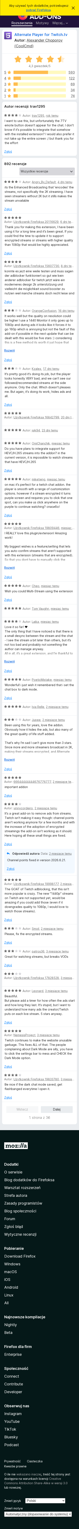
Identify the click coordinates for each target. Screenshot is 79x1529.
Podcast (11, 1445)
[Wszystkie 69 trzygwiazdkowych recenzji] (39, 84)
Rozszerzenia (21, 23)
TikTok (10, 1429)
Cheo (35, 586)
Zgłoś (8, 151)
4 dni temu (65, 182)
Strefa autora (15, 1195)
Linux (8, 1295)
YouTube (12, 1421)
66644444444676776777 (32, 781)
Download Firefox (20, 1256)
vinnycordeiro (23, 808)
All (6, 1303)
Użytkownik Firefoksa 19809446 (36, 528)
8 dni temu (68, 266)
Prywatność (12, 1461)
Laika (35, 621)
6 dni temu (67, 222)
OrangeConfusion (44, 310)
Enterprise (13, 1354)
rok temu (52, 115)
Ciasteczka (35, 1461)
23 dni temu (50, 430)
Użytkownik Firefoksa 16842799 (36, 417)
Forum (9, 1219)
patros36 (38, 951)
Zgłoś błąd (13, 1226)
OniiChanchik (41, 443)
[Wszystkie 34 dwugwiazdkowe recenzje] (39, 90)
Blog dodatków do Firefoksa (29, 1180)
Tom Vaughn (40, 608)
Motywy (42, 23)
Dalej (56, 1109)
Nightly (10, 1325)
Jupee (36, 720)
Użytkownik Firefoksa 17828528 (36, 978)
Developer (13, 1392)
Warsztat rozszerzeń (22, 1187)
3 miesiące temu (57, 951)
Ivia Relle (38, 707)
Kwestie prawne (15, 1466)
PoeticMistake (42, 679)
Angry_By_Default (44, 182)
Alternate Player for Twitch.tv (40, 34)
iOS (7, 1279)
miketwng (38, 479)
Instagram (13, 1413)
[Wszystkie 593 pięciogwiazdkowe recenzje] (39, 72)
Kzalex (36, 368)
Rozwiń (9, 350)
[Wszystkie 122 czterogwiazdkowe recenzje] (39, 78)
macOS (10, 1272)
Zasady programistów (23, 1203)
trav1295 (38, 115)
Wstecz (22, 1109)
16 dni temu (66, 310)
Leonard (37, 991)
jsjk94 (36, 430)
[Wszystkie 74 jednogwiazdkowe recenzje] (39, 96)
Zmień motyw (13, 1508)
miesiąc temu (61, 443)
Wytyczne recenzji (20, 1234)
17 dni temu (51, 368)
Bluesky (11, 1437)
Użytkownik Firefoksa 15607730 (36, 266)
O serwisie (13, 1172)
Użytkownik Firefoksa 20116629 (36, 222)
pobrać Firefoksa (38, 10)
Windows (12, 1264)
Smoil (35, 928)
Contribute (13, 1384)
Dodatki (11, 1164)
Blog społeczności (20, 1211)
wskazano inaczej (28, 1474)
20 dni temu (69, 417)
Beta (8, 1332)
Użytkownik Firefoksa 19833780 (36, 1079)
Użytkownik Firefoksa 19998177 (36, 884)
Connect (11, 1376)
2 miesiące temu (57, 707)
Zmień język (12, 1501)
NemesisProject (24, 1035)
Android (11, 1287)
